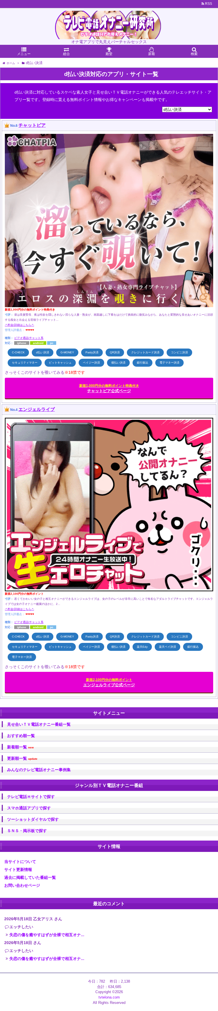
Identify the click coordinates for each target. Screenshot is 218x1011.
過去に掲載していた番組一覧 (30, 877)
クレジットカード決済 (145, 352)
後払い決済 (118, 362)
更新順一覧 (22, 758)
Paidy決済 (91, 352)
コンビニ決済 (179, 352)
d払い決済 (42, 352)
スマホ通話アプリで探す (29, 808)
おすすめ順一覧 (21, 736)
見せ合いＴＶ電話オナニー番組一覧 (39, 724)
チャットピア (32, 125)
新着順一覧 (20, 747)
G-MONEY (67, 352)
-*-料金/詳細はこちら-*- (19, 324)
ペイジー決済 (91, 362)
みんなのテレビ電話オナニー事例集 (39, 770)
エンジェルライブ (36, 409)
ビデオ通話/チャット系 (28, 337)
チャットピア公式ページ (109, 388)
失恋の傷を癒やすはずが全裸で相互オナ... (46, 934)
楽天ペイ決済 (167, 646)
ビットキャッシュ (60, 362)
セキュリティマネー (24, 362)
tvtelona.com (109, 997)
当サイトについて (20, 861)
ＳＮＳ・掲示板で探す (27, 831)
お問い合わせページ (22, 885)
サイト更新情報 (18, 869)
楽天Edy (142, 646)
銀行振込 (142, 362)
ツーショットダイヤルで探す (33, 819)
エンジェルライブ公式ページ (109, 682)
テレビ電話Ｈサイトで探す (31, 797)
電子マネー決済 (169, 362)
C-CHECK (18, 352)
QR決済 (115, 352)
